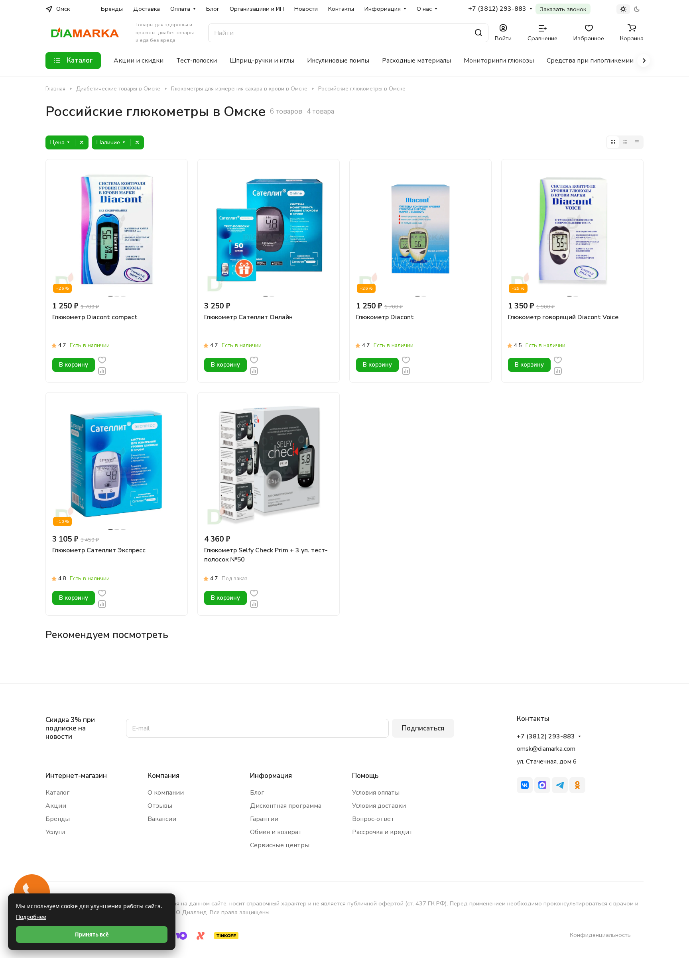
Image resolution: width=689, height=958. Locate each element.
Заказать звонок (563, 9)
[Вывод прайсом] (637, 142)
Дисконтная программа (285, 805)
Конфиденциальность (600, 935)
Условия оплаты (376, 792)
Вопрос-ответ (373, 819)
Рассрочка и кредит (382, 832)
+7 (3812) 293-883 (497, 9)
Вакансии (162, 819)
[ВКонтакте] (525, 785)
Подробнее (31, 917)
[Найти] (478, 33)
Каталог (57, 792)
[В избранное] (102, 359)
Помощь (365, 775)
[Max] (542, 785)
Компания (163, 775)
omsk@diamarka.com (546, 748)
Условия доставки (379, 805)
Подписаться (423, 728)
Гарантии (264, 819)
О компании (166, 792)
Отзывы (160, 805)
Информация (271, 775)
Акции (55, 805)
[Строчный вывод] (625, 142)
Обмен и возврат (276, 832)
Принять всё (92, 934)
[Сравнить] (102, 370)
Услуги (55, 832)
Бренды (57, 819)
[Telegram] (560, 785)
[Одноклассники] (577, 785)
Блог (257, 792)
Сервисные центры (279, 845)
